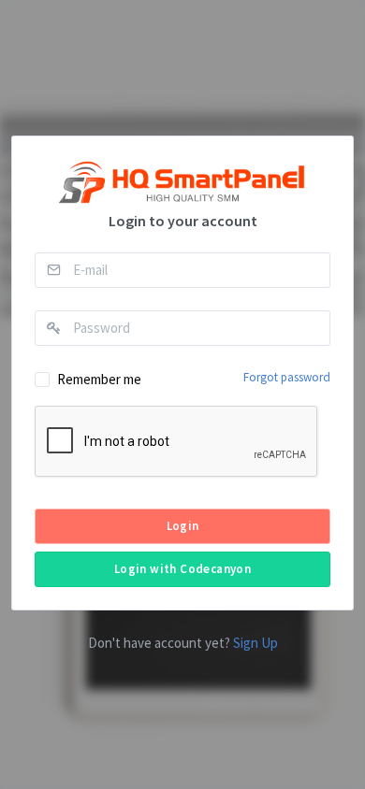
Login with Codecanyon (182, 569)
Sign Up (255, 643)
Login (183, 526)
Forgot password (286, 377)
